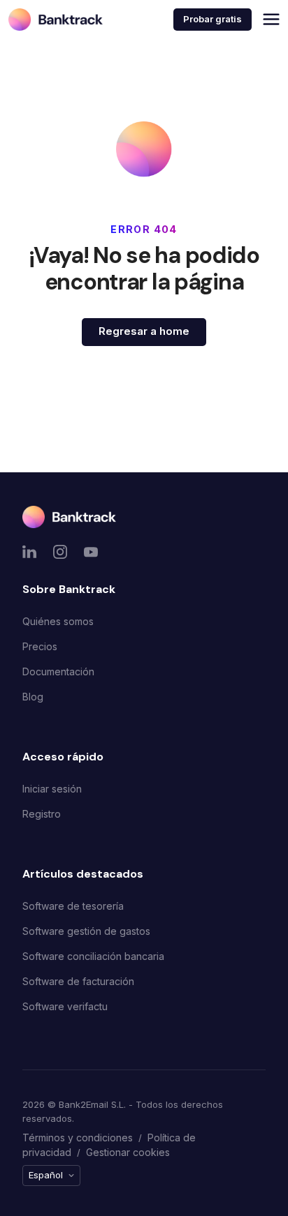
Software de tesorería (73, 906)
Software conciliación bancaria (93, 956)
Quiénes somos (58, 621)
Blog (32, 697)
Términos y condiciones (77, 1137)
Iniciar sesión (52, 789)
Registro (41, 814)
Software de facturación (78, 981)
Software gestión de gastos (86, 931)
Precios (39, 646)
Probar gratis (212, 18)
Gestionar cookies (128, 1152)
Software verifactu (65, 1006)
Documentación (58, 671)
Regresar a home (144, 331)
